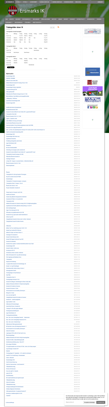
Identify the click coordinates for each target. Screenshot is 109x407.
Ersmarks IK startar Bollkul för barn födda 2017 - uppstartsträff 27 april (20, 152)
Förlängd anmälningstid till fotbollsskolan (14, 386)
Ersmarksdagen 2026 (10, 76)
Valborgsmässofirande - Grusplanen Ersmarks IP (16, 391)
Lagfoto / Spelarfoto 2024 (11, 118)
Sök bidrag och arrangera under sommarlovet (15, 149)
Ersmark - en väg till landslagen (12, 266)
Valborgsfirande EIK (10, 91)
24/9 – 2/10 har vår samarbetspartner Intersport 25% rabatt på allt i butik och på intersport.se (25, 129)
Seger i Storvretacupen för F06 (12, 210)
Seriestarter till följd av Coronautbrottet (14, 199)
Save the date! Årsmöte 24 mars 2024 (13, 123)
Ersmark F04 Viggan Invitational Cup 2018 (14, 239)
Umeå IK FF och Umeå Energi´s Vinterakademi (15, 355)
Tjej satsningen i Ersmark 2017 (12, 348)
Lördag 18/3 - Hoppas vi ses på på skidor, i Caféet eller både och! (19, 161)
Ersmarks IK (10, 2)
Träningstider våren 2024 (11, 114)
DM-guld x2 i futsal (10, 292)
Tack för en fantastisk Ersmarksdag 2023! (14, 132)
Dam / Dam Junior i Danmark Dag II (13, 321)
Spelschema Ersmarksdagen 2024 (13, 100)
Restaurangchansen (10, 165)
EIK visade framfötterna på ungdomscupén (15, 377)
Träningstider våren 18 (14, 27)
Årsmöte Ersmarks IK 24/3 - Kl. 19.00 (13, 116)
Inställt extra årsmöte (10, 194)
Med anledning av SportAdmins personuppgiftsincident (17, 96)
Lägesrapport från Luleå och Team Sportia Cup (16, 333)
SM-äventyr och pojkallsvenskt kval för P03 (15, 212)
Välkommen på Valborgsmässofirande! (14, 324)
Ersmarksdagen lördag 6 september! (13, 87)
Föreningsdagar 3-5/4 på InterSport (13, 272)
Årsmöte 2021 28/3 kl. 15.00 (11, 185)
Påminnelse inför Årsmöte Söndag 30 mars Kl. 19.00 (16, 94)
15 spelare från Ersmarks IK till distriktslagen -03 (16, 263)
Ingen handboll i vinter (10, 301)
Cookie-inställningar (10, 402)
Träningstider (9, 259)
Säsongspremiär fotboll (11, 270)
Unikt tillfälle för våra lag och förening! (14, 120)
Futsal (25, 2)
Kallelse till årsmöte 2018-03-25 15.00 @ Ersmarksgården (17, 284)
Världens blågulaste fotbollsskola (13, 389)
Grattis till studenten (10, 382)
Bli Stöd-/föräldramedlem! (11, 147)
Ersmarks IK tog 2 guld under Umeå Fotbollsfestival (16, 214)
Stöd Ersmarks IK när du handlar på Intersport (15, 328)
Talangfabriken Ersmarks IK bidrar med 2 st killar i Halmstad (18, 219)
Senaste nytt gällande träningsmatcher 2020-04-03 (16, 196)
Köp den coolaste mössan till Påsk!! (13, 176)
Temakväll (8, 395)
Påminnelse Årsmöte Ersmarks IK (13, 156)
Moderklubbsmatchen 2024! (12, 109)
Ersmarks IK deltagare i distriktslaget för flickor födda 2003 (18, 281)
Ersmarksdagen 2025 (10, 85)
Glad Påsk (8, 275)
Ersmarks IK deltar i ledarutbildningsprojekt (15, 339)
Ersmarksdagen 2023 (10, 134)
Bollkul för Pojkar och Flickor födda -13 (14, 232)
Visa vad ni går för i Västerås (12, 371)
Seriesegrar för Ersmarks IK (11, 234)
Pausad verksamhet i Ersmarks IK (13, 187)
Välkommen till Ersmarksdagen (12, 304)
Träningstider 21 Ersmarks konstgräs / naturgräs (16, 181)
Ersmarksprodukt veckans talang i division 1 (15, 268)
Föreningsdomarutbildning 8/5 (12, 310)
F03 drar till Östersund (10, 368)
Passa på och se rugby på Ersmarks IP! (14, 127)
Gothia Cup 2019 (9, 216)
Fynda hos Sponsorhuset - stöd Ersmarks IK (15, 364)
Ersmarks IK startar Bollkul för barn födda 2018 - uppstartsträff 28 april (21, 111)
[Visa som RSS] (58, 27)
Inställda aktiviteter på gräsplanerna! (13, 107)
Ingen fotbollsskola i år (11, 313)
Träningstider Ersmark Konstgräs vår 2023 (14, 154)
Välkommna (8, 225)
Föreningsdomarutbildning (11, 315)
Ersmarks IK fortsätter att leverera (13, 286)
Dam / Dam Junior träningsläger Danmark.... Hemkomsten (18, 317)
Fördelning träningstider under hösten (14, 140)
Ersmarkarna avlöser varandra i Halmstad (14, 252)
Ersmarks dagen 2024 (10, 103)
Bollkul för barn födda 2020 (11, 80)
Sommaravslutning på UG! (11, 89)
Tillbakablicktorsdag (10, 380)
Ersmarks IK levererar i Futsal (12, 288)
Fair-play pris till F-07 (10, 250)
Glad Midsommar (9, 375)
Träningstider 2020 (10, 201)
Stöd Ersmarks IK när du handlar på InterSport (15, 290)
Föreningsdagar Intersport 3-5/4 (12, 279)
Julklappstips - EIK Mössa (11, 98)
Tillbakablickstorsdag (10, 366)
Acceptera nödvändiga (89, 402)
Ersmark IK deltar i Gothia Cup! (12, 248)
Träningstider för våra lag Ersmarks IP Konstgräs (16, 174)
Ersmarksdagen (9, 178)
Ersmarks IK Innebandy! (11, 241)
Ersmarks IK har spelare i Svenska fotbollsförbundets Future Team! (20, 243)
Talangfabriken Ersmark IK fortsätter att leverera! (16, 297)
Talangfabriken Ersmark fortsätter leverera (14, 221)
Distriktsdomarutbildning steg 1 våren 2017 (15, 342)
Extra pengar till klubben (11, 344)
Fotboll (18, 2)
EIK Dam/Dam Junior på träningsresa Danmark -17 (16, 326)
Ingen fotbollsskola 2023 (11, 143)
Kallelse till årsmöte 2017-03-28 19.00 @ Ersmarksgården (17, 337)
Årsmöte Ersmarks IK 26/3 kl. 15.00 (13, 163)
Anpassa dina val (70, 402)
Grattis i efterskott (10, 357)
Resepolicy (8, 145)
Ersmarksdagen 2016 (10, 359)
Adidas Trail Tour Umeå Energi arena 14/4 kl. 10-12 (16, 228)
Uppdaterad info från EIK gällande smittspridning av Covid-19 (18, 205)
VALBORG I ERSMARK (10, 78)
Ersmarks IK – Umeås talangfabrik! (13, 299)
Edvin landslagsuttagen (11, 208)
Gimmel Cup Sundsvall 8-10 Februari (13, 230)
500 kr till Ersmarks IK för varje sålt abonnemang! (16, 254)
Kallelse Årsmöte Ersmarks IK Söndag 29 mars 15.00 (16, 82)
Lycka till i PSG (9, 373)
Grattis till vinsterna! (10, 330)
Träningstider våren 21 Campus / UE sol (14, 183)
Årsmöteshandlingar (10, 335)
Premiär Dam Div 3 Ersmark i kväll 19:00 (14, 192)
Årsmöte (8, 172)
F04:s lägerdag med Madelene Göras (13, 257)
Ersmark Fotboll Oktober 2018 (12, 237)
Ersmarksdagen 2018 (10, 246)
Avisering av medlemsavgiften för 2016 (14, 393)
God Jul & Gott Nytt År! (11, 295)
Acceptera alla (101, 402)
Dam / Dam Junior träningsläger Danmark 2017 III (16, 319)
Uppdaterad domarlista (11, 138)
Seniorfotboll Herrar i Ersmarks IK (13, 306)
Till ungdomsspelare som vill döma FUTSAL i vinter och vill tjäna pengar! (21, 346)
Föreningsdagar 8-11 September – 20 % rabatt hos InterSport (18, 353)
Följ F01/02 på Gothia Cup (11, 362)
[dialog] (85, 399)
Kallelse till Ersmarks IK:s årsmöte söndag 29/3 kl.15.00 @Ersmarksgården (21, 203)
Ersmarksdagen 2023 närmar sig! (12, 136)
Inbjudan (8, 351)
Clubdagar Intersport (10, 158)
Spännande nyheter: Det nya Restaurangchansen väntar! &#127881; (19, 125)
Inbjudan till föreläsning (11, 261)
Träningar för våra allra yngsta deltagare (14, 308)
